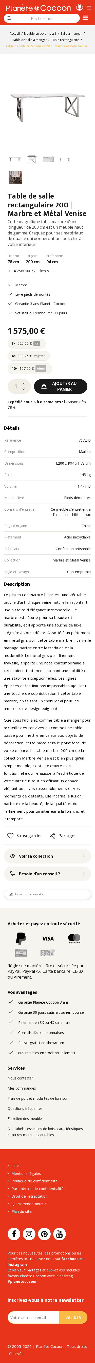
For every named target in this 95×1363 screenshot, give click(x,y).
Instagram (17, 1264)
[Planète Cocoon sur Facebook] (14, 1234)
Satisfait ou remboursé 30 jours (41, 313)
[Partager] (52, 835)
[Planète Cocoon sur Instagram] (29, 1234)
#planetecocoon (22, 1281)
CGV (15, 1165)
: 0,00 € (89, 6)
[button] (89, 6)
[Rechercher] (9, 18)
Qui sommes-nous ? (28, 1203)
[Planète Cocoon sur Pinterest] (44, 1234)
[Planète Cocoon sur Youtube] (59, 1234)
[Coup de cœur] (10, 835)
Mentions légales (26, 1173)
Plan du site (21, 1211)
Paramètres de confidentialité (37, 1188)
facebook (70, 1258)
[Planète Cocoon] (38, 7)
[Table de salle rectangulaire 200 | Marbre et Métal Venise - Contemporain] (15, 160)
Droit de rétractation (29, 1196)
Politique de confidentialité (34, 1180)
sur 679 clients (31, 270)
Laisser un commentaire (29, 894)
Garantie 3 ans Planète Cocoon (40, 303)
